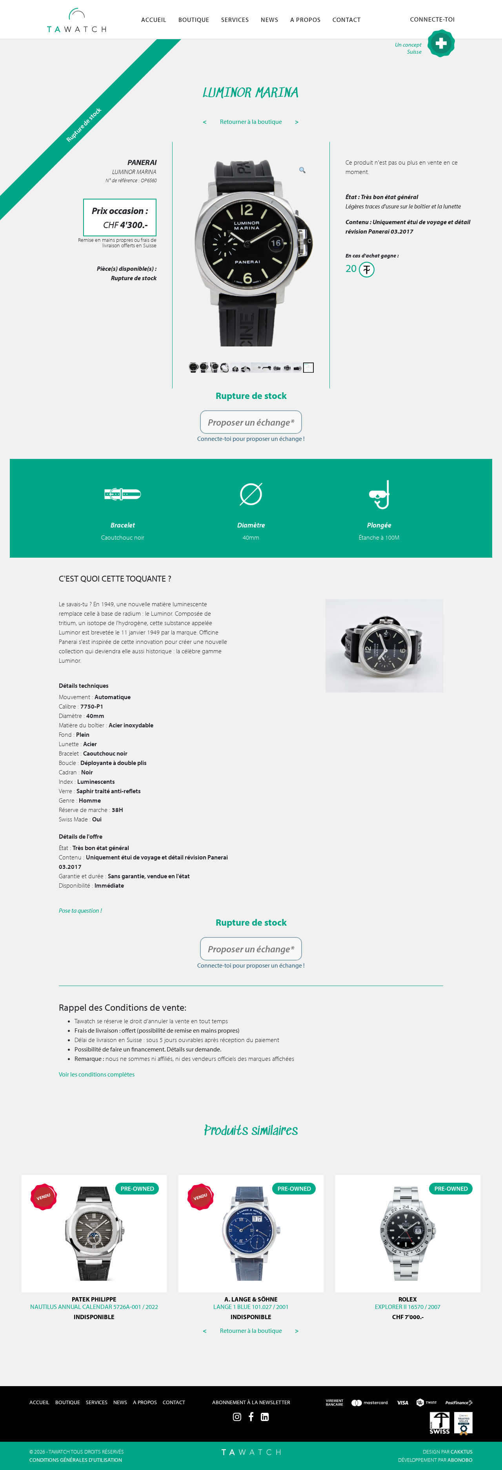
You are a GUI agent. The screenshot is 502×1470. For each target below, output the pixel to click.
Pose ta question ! (80, 910)
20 (352, 268)
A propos (305, 20)
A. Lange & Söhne (251, 1299)
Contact (347, 20)
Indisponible (94, 1317)
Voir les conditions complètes (97, 1074)
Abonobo (460, 1459)
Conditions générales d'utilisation (75, 1459)
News (269, 20)
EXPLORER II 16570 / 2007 (407, 1306)
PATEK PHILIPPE (94, 1299)
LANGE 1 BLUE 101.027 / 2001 (251, 1306)
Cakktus (462, 1451)
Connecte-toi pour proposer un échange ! (251, 438)
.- (408, 1317)
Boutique (193, 20)
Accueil (154, 20)
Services (235, 20)
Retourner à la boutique (251, 121)
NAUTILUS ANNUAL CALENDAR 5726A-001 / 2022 (94, 1306)
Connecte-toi (432, 19)
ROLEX (407, 1299)
